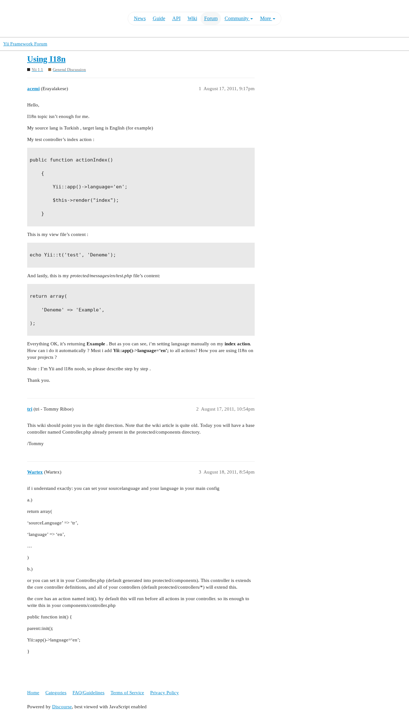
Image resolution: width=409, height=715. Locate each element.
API (176, 18)
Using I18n (46, 59)
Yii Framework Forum (25, 43)
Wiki (192, 18)
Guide (159, 18)
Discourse (62, 706)
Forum (211, 18)
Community (237, 18)
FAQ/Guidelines (88, 692)
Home (33, 692)
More (266, 18)
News (140, 18)
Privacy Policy (164, 692)
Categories (55, 692)
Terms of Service (127, 692)
